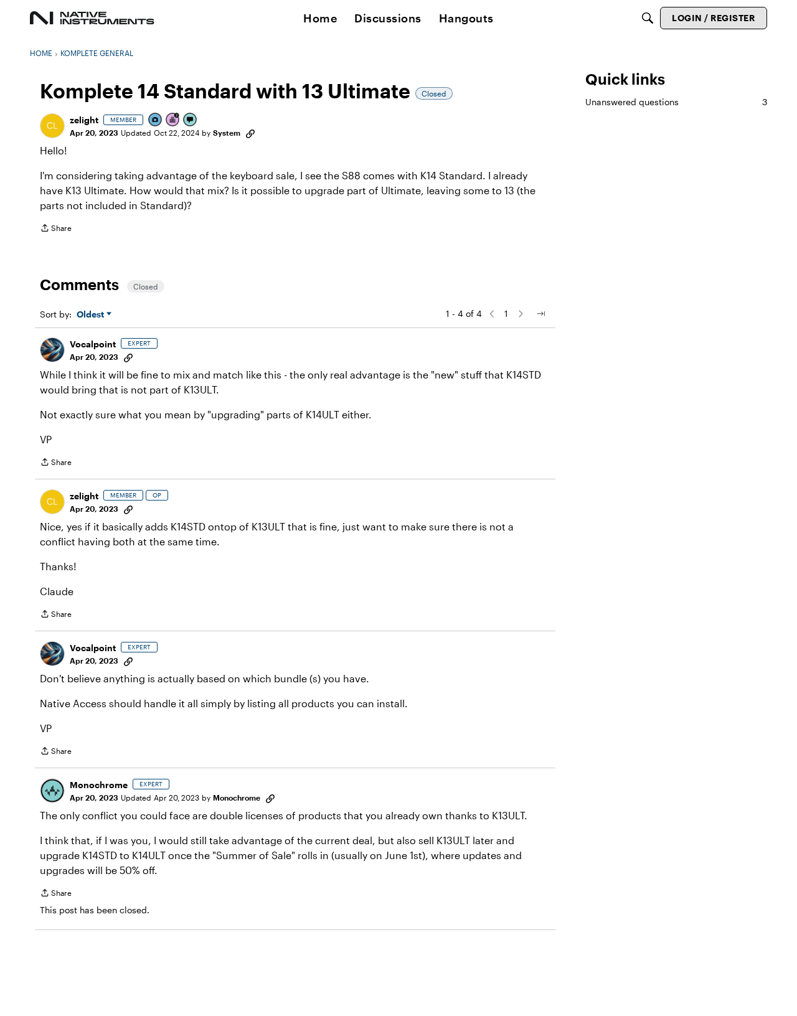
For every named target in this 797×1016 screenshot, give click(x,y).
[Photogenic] (155, 120)
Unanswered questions (676, 101)
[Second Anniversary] (173, 120)
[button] (52, 125)
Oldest (91, 315)
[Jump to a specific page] (540, 314)
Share (56, 229)
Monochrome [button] (99, 784)
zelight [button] (84, 120)
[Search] (647, 18)
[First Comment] (190, 120)
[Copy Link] (250, 132)
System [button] (226, 132)
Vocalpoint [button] (93, 344)
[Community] (92, 18)
